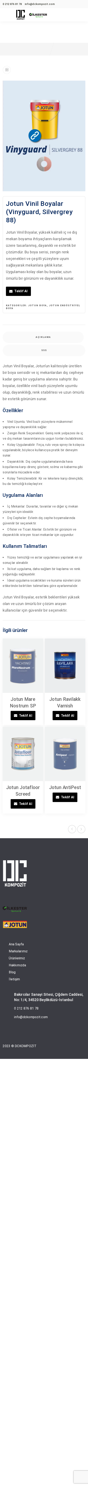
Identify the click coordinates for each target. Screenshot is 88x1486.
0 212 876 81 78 (26, 1008)
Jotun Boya (37, 305)
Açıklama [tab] (43, 337)
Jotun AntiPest (65, 787)
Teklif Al (20, 291)
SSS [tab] (44, 350)
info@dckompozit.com (31, 1017)
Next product (81, 829)
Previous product (72, 829)
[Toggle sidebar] (7, 70)
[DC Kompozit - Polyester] (20, 15)
